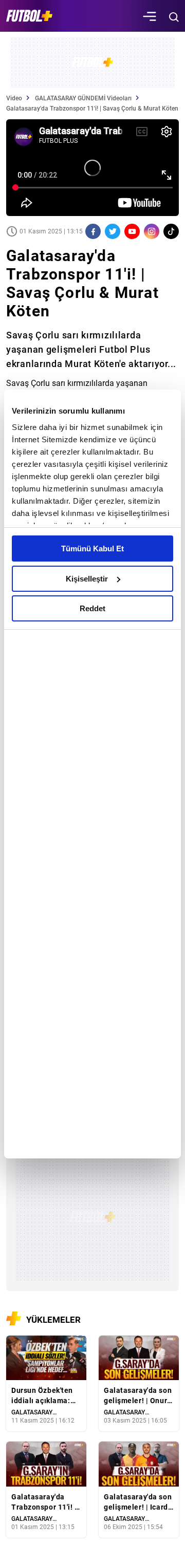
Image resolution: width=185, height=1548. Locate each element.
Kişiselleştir (87, 578)
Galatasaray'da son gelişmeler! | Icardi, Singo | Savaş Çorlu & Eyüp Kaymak (138, 1502)
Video (14, 98)
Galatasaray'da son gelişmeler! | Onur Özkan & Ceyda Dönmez (138, 1396)
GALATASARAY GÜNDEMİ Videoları (83, 98)
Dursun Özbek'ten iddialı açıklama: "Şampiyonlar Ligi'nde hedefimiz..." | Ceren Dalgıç (42, 1396)
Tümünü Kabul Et (92, 548)
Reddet (92, 608)
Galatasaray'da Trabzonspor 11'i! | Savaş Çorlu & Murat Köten (44, 1502)
